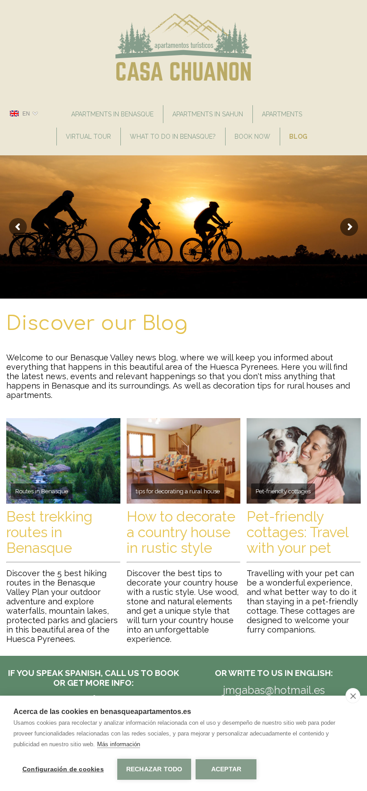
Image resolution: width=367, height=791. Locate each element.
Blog (298, 136)
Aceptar (226, 769)
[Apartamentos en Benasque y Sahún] (183, 78)
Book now (252, 136)
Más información (118, 744)
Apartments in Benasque (112, 114)
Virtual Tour (88, 136)
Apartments (282, 114)
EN (26, 114)
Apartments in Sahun (207, 114)
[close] (353, 695)
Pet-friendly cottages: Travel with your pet (297, 532)
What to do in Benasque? (173, 136)
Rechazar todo (154, 769)
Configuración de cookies (63, 769)
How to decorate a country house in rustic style (181, 532)
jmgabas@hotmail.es (274, 690)
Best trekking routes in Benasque (49, 532)
